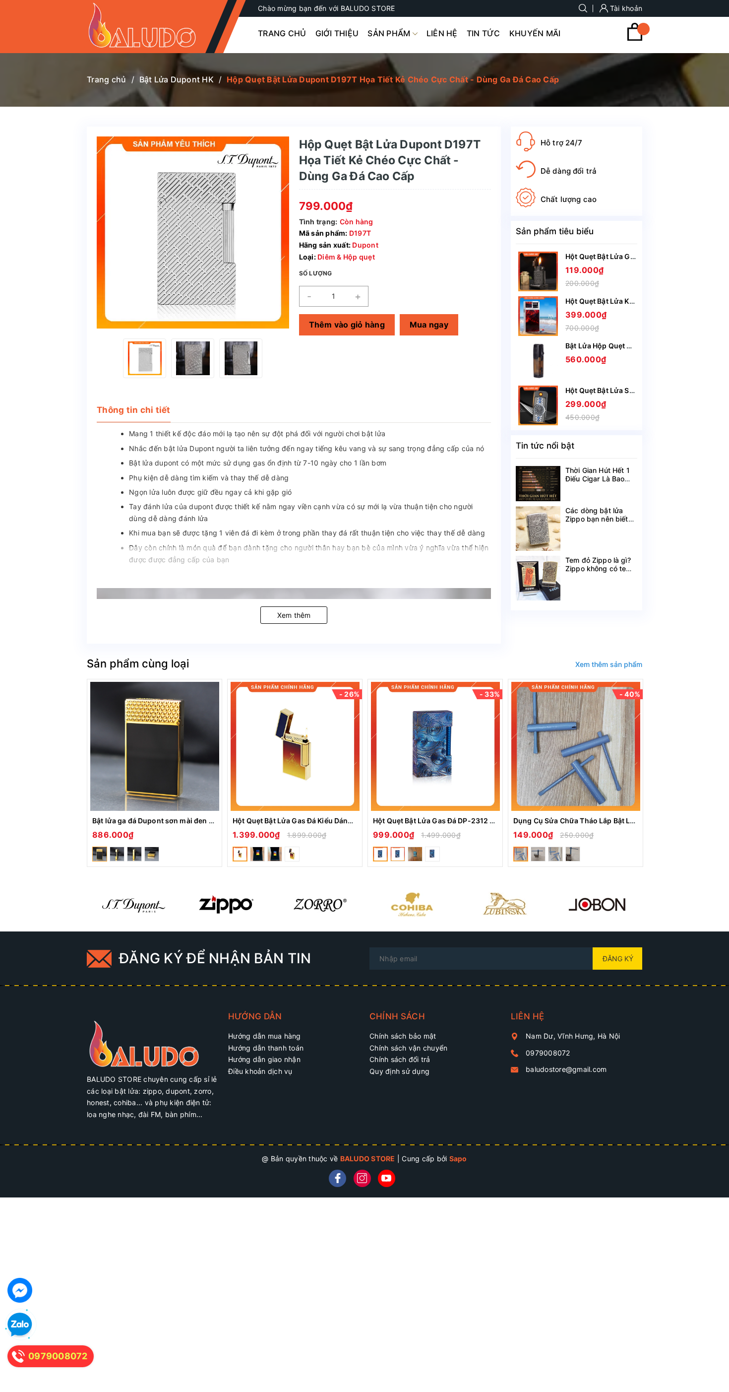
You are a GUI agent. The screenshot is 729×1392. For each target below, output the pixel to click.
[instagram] (362, 1178)
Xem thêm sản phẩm (608, 664)
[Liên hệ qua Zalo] (19, 1325)
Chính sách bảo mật (402, 1036)
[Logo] (152, 26)
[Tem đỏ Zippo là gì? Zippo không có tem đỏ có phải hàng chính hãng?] (538, 578)
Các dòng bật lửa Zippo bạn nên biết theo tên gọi (596, 518)
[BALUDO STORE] (152, 1039)
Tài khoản (625, 8)
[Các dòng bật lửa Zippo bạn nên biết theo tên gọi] (538, 528)
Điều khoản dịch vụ (260, 1071)
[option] (145, 358)
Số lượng (315, 273)
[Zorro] (318, 904)
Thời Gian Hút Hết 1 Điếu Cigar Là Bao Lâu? (597, 478)
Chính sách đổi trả (399, 1059)
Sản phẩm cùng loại (138, 663)
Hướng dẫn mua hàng (264, 1036)
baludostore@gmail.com (566, 1069)
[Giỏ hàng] (634, 38)
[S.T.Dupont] (133, 904)
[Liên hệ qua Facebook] (19, 1290)
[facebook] (337, 1178)
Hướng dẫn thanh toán (266, 1048)
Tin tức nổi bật (545, 446)
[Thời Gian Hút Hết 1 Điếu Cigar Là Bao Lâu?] (538, 484)
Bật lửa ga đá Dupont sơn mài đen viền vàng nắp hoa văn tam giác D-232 (216, 820)
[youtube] (386, 1178)
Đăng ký (618, 958)
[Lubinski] (504, 904)
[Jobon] (596, 904)
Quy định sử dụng (399, 1071)
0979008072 (548, 1053)
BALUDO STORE (367, 1158)
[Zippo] (226, 904)
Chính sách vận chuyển (408, 1048)
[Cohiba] (411, 904)
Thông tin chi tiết (134, 410)
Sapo (458, 1158)
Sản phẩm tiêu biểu (555, 231)
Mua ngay (429, 325)
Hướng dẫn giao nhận (264, 1059)
